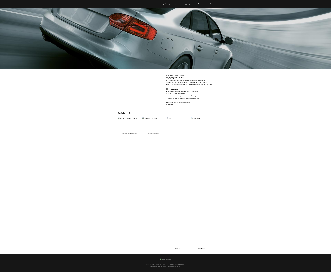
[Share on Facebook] (174, 105)
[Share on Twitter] (176, 105)
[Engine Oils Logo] (165, 259)
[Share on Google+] (178, 105)
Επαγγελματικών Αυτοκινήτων (182, 102)
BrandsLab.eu (162, 266)
